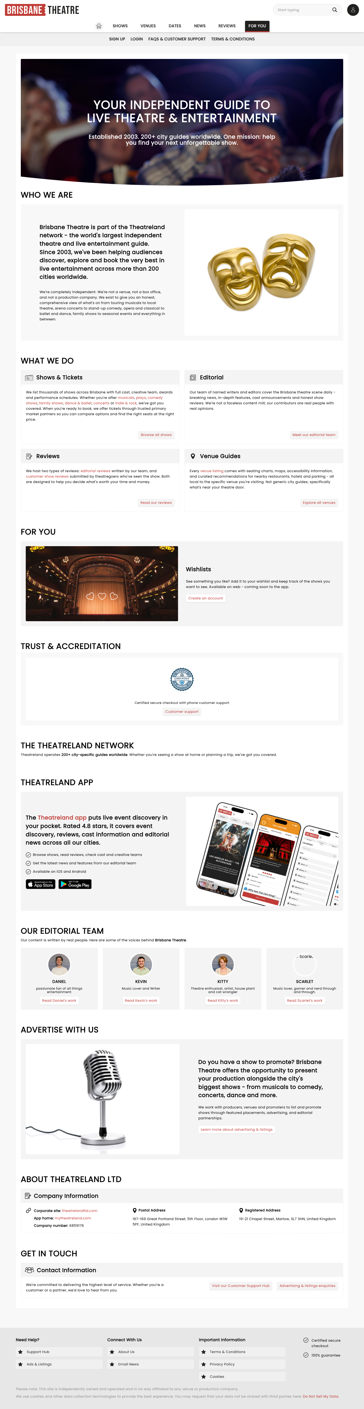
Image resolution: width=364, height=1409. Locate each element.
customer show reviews (47, 476)
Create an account (205, 598)
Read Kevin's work (141, 1000)
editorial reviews (96, 470)
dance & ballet (78, 403)
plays (141, 397)
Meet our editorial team (314, 434)
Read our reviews (156, 502)
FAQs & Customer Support (177, 39)
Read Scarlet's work (304, 1000)
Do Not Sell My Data (320, 1396)
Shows (120, 26)
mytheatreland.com (73, 1218)
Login (137, 39)
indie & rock (126, 403)
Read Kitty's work (223, 1000)
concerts (102, 403)
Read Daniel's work (59, 1000)
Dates (175, 26)
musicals (126, 397)
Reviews (227, 26)
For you (257, 26)
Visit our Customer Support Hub (241, 1285)
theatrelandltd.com (80, 1210)
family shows (51, 403)
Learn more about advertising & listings (237, 1129)
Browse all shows (156, 434)
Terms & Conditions (233, 39)
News (200, 26)
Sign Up (117, 39)
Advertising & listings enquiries (308, 1285)
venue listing (212, 470)
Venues (148, 26)
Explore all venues (319, 502)
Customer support (182, 711)
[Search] (335, 9)
